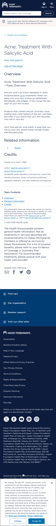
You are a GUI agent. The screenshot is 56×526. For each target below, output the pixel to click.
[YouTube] (21, 419)
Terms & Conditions (12, 374)
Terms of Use (34, 216)
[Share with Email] (6, 272)
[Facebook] (13, 419)
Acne (18, 147)
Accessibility (9, 339)
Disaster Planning (11, 391)
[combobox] (21, 13)
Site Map (7, 403)
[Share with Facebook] (14, 272)
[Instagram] (36, 419)
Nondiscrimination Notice (15, 345)
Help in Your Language (13, 351)
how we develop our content (36, 218)
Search (48, 13)
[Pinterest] (28, 419)
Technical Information (13, 397)
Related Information (14, 201)
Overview (9, 198)
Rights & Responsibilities (14, 380)
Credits (7, 204)
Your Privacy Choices (12, 368)
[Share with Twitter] (21, 272)
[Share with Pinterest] (28, 272)
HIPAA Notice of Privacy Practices (18, 362)
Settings (17, 521)
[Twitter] (6, 419)
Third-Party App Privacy (14, 385)
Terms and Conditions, (17, 516)
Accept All (36, 521)
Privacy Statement (35, 516)
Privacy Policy (10, 218)
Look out (10, 21)
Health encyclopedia (16, 35)
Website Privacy (10, 356)
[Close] (52, 483)
